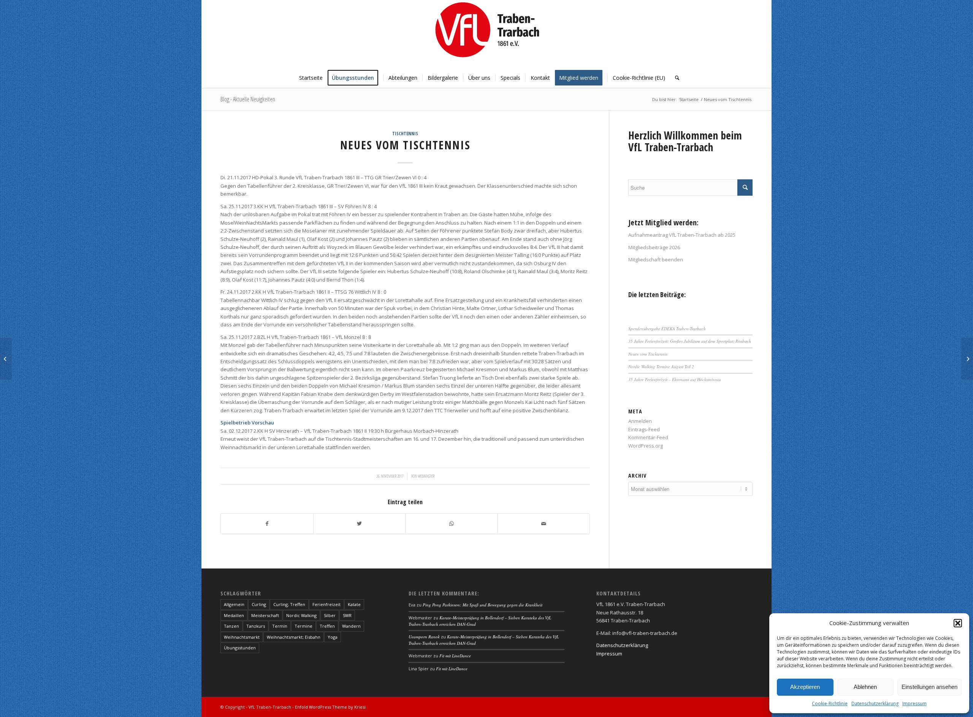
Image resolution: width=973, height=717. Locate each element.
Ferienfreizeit (326, 604)
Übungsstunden (240, 648)
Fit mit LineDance (455, 655)
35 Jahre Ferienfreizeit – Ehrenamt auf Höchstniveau (674, 379)
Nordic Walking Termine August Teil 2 (661, 366)
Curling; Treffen (289, 604)
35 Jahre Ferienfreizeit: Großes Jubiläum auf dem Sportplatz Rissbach (689, 341)
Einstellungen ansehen (929, 687)
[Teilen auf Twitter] (360, 523)
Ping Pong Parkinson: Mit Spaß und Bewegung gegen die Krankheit (482, 605)
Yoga (333, 637)
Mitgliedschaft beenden (655, 259)
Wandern (351, 626)
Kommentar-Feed (648, 437)
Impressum (914, 703)
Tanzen (231, 626)
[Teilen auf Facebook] (267, 523)
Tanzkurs (255, 626)
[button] (958, 623)
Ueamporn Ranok (424, 636)
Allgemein (234, 604)
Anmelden (640, 421)
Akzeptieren (805, 687)
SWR (347, 615)
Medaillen (234, 615)
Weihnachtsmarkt (242, 637)
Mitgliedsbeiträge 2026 (654, 247)
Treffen (327, 626)
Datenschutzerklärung (875, 703)
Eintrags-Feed (644, 429)
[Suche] (674, 77)
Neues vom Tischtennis (647, 354)
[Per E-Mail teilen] (544, 523)
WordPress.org (645, 445)
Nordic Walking (301, 615)
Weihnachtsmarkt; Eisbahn (293, 637)
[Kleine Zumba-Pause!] (6, 359)
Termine (303, 626)
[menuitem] (311, 77)
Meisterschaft (265, 615)
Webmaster (426, 476)
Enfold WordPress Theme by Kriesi (330, 707)
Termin (279, 626)
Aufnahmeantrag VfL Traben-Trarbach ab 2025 (681, 234)
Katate (354, 604)
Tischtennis (405, 133)
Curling (259, 604)
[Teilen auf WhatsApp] (452, 523)
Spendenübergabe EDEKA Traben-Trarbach (667, 328)
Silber (330, 615)
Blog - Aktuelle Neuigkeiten (247, 99)
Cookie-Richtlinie (830, 703)
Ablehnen (865, 687)
